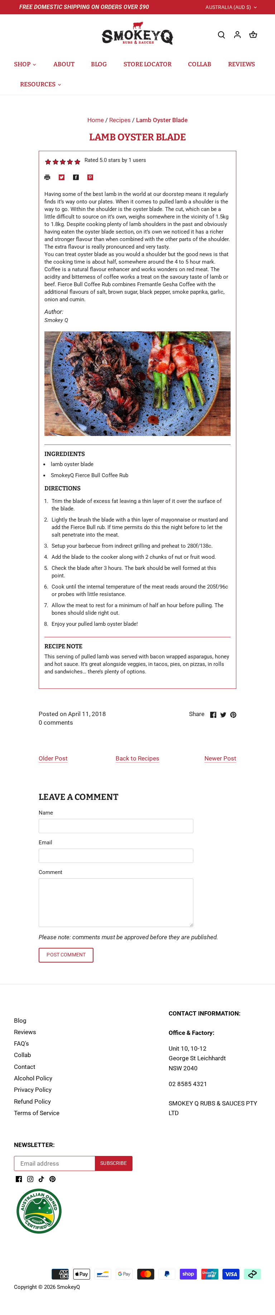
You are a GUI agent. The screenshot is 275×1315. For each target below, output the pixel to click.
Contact (24, 1066)
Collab (22, 1055)
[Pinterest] (52, 1179)
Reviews (25, 1032)
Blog (20, 1020)
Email (45, 842)
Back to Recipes (137, 758)
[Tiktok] (41, 1179)
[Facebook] (19, 1179)
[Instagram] (30, 1179)
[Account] (237, 34)
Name (46, 813)
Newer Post (220, 758)
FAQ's (21, 1043)
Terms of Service (36, 1113)
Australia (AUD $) (228, 7)
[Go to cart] (253, 34)
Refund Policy (32, 1101)
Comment (50, 872)
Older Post (53, 758)
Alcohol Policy (33, 1078)
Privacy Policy (33, 1089)
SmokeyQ (68, 1287)
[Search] (222, 34)
